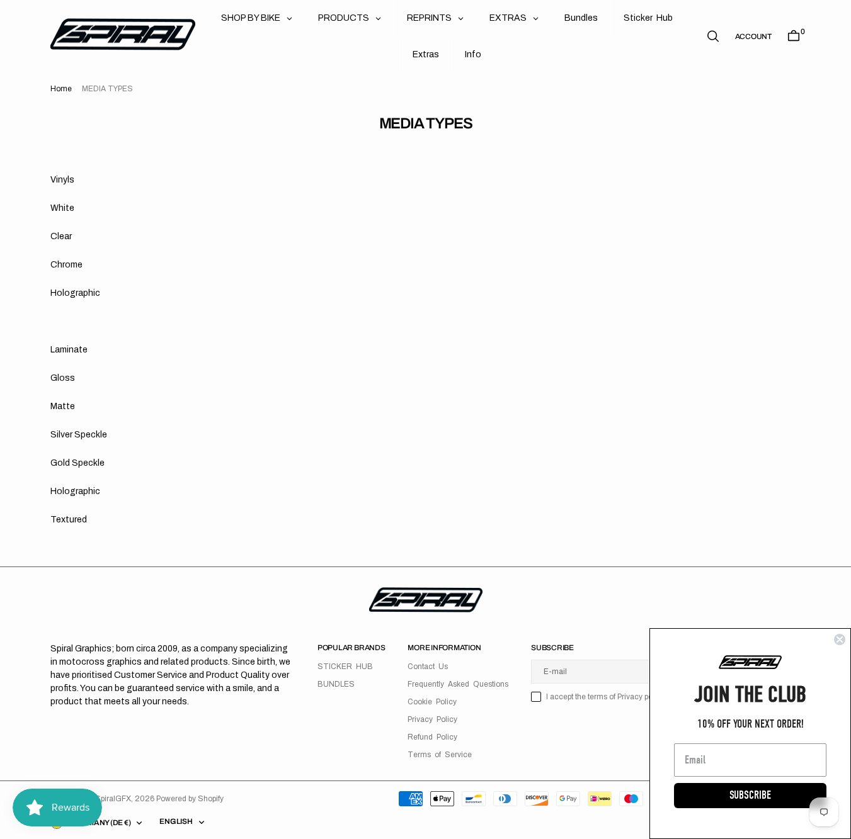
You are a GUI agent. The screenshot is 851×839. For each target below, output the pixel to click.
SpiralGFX (113, 798)
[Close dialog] (839, 639)
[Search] (713, 36)
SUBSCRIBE (750, 795)
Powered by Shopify (190, 798)
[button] (753, 36)
